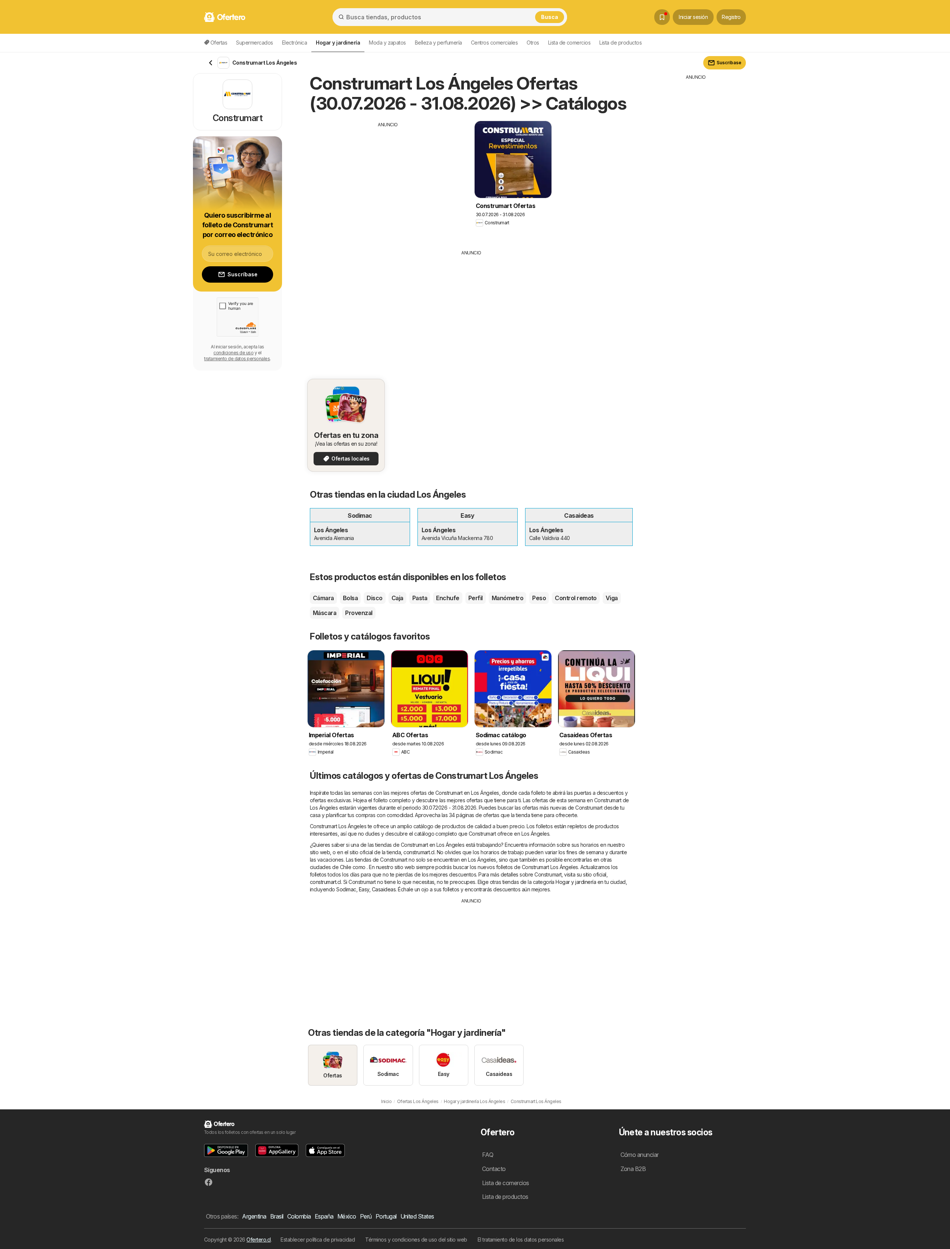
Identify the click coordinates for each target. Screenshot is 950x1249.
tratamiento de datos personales (237, 358)
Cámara (323, 598)
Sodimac (346, 889)
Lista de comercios (569, 42)
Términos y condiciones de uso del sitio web (416, 1239)
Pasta (419, 598)
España (324, 1216)
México (346, 1216)
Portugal (386, 1216)
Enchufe (447, 598)
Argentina (254, 1216)
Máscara (324, 613)
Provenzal (358, 613)
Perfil (475, 598)
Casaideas (384, 889)
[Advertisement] (387, 180)
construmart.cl (419, 852)
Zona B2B (633, 1168)
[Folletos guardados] (662, 17)
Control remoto (576, 598)
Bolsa (350, 598)
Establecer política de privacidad (318, 1239)
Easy (364, 889)
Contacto (494, 1168)
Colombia (299, 1216)
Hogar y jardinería (576, 882)
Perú (366, 1216)
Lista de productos (620, 42)
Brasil (277, 1216)
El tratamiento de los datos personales (521, 1239)
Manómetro (507, 598)
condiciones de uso (233, 352)
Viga (612, 598)
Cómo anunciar (639, 1154)
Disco (374, 598)
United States (417, 1216)
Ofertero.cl (258, 1239)
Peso (539, 598)
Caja (397, 598)
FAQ (487, 1154)
